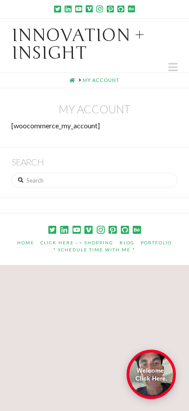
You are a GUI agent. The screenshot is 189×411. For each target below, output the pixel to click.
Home (25, 242)
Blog (127, 242)
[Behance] (131, 9)
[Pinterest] (110, 9)
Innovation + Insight (78, 44)
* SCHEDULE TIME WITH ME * (94, 249)
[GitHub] (121, 9)
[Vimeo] (89, 9)
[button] (173, 67)
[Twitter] (57, 9)
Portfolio (156, 242)
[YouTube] (78, 9)
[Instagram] (99, 9)
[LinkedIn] (68, 9)
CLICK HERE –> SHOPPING (76, 242)
